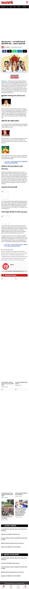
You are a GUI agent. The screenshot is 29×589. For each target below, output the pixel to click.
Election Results (21, 251)
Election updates (5, 253)
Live (9, 254)
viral (9, 260)
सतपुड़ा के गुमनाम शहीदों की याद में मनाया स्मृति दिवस (11, 547)
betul (4, 251)
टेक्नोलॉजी (24, 6)
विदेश (15, 6)
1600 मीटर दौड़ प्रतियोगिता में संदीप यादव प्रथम (10, 534)
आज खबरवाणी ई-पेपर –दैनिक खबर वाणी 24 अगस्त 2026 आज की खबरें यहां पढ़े (7, 384)
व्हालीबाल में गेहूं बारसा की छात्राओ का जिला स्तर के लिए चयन (12, 543)
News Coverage (5, 258)
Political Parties (22, 258)
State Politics (4, 260)
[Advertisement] (14, 23)
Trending (5, 249)
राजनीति (11, 249)
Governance (21, 253)
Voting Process (20, 260)
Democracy (14, 251)
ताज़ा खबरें (3, 6)
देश (7, 6)
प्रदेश (11, 6)
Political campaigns (13, 258)
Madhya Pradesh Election (17, 254)
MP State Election (20, 256)
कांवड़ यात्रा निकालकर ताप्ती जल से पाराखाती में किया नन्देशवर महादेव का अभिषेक (7, 494)
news (26, 256)
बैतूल (8, 249)
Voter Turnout (13, 260)
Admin (8, 47)
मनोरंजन (19, 6)
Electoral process (14, 253)
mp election (13, 256)
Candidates (8, 251)
